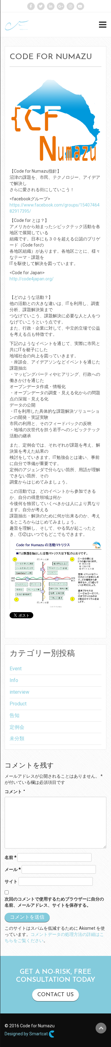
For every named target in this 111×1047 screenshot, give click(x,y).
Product (18, 704)
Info (14, 680)
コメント (15, 792)
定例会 (17, 727)
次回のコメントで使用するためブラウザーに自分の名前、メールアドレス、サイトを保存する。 (54, 902)
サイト (11, 881)
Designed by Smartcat (27, 1033)
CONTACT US (55, 995)
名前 (10, 857)
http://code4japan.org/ (32, 278)
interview (19, 692)
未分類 (17, 738)
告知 (14, 715)
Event (16, 669)
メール (13, 869)
